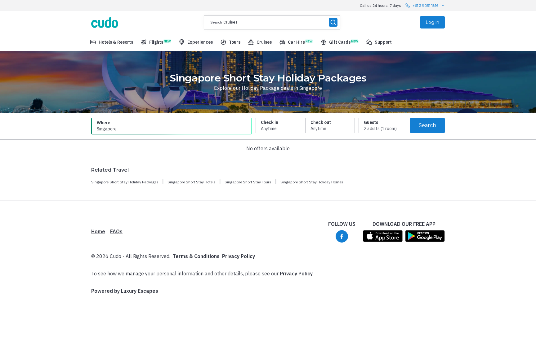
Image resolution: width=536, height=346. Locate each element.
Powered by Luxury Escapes (124, 291)
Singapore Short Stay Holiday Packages (125, 182)
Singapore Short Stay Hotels (192, 182)
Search (427, 125)
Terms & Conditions (196, 256)
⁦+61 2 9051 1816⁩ (425, 5)
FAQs (116, 231)
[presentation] (272, 22)
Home (98, 231)
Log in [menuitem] (432, 22)
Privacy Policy (238, 256)
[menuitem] (111, 42)
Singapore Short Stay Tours (248, 182)
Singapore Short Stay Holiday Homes (311, 182)
